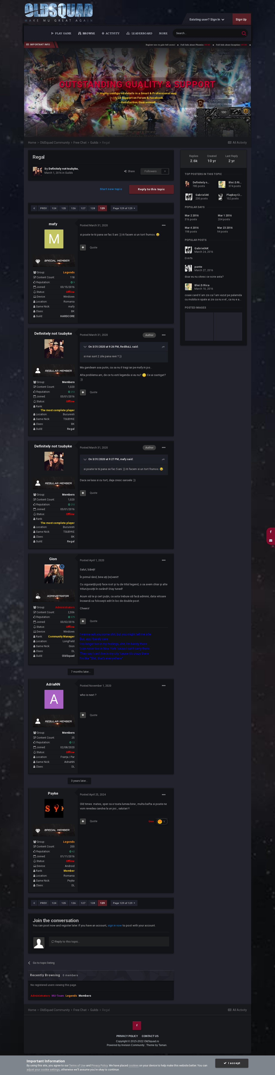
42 (73, 851)
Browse (88, 33)
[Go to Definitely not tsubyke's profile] (37, 171)
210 (72, 392)
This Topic (228, 33)
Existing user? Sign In (206, 19)
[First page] (34, 208)
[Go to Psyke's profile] (54, 808)
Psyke (53, 793)
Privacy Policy (127, 1036)
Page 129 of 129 (123, 208)
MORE (163, 33)
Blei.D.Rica (236, 182)
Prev (43, 208)
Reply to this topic (151, 189)
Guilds (69, 172)
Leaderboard (141, 33)
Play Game (63, 33)
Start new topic (111, 189)
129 (102, 208)
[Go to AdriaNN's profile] (54, 699)
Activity (112, 33)
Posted (94, 225)
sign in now (115, 925)
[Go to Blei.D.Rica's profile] (222, 184)
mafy (53, 224)
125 (63, 208)
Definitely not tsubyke (53, 333)
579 (72, 617)
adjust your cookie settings (43, 1069)
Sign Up (241, 19)
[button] (236, 92)
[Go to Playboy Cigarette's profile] (220, 197)
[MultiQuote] (83, 248)
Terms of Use (77, 1065)
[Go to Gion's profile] (54, 574)
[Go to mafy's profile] (54, 239)
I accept (233, 1063)
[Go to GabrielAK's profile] (188, 197)
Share (131, 171)
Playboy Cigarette (237, 194)
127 (83, 208)
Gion (53, 559)
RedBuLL (125, 346)
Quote (93, 247)
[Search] (244, 33)
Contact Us (150, 1036)
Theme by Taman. (156, 1045)
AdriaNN (53, 684)
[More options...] (163, 225)
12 (73, 742)
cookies (134, 1065)
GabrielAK (202, 194)
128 (92, 208)
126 (73, 208)
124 (54, 208)
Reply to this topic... (67, 941)
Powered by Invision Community (125, 1045)
